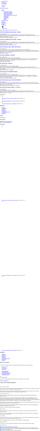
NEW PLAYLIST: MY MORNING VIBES (8, 71)
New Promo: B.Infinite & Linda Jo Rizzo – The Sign (10, 39)
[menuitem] (21, 5)
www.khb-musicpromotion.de (6, 122)
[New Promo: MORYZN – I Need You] (4, 53)
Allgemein (3, 107)
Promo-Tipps (4, 112)
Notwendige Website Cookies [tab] (4, 393)
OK (0, 380)
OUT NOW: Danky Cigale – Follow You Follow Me (10, 46)
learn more (2, 380)
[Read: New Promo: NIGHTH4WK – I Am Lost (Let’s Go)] (3, 99)
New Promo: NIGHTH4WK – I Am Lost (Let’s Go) (10, 275)
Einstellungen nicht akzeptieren (13, 426)
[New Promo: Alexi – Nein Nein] (5, 61)
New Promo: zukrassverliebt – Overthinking (9, 103)
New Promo (4, 357)
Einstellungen (6, 380)
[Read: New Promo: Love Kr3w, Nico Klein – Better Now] (3, 96)
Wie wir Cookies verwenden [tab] (4, 386)
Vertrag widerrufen (29, 365)
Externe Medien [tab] (2, 415)
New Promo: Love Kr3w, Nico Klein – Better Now (10, 98)
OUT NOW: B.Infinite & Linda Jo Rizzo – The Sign (10, 32)
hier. (6, 425)
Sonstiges (3, 113)
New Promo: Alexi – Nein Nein (6, 63)
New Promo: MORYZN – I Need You (7, 55)
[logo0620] (4, 8)
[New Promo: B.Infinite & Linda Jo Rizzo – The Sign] (8, 37)
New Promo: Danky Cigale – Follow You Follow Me (10, 79)
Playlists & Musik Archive (6, 358)
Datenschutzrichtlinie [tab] (3, 421)
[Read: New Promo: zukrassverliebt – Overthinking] (3, 102)
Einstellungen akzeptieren (4, 426)
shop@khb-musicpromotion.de (7, 121)
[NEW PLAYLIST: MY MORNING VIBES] (7, 69)
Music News (4, 110)
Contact (3, 6)
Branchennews (4, 108)
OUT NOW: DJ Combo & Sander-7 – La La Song (10, 87)
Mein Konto (4, 5)
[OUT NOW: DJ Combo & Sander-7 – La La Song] (9, 85)
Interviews (3, 109)
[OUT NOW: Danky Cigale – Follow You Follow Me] (8, 44)
